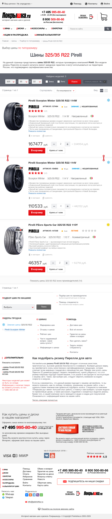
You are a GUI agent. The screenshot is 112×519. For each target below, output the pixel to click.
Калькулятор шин (10, 486)
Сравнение (27, 479)
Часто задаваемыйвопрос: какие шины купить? (48, 341)
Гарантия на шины (45, 471)
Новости (41, 479)
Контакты (92, 4)
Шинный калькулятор (48, 35)
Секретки (56, 29)
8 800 (53, 19)
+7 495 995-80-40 (70, 470)
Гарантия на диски (45, 474)
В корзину (37, 151)
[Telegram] (34, 494)
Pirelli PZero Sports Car (53, 225)
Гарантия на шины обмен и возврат (78, 335)
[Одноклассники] (30, 494)
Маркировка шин (47, 325)
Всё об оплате (76, 330)
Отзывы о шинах (47, 330)
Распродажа (8, 483)
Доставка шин (76, 325)
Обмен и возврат (45, 469)
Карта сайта (42, 485)
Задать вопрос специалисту (76, 346)
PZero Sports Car (37, 237)
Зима (51, 81)
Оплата (26, 474)
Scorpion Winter (36, 116)
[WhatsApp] (41, 494)
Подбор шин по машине (16, 298)
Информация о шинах (49, 347)
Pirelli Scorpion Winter (52, 101)
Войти (107, 4)
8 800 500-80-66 (96, 470)
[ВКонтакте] (26, 494)
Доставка (27, 471)
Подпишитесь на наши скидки (86, 482)
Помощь (77, 4)
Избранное (27, 477)
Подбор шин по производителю (73, 297)
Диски (20, 29)
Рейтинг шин (45, 334)
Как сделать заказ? (78, 341)
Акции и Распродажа (15, 35)
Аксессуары (37, 29)
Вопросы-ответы (44, 477)
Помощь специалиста (71, 303)
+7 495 (53, 12)
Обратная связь (44, 483)
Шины (6, 29)
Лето (63, 81)
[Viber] (37, 494)
